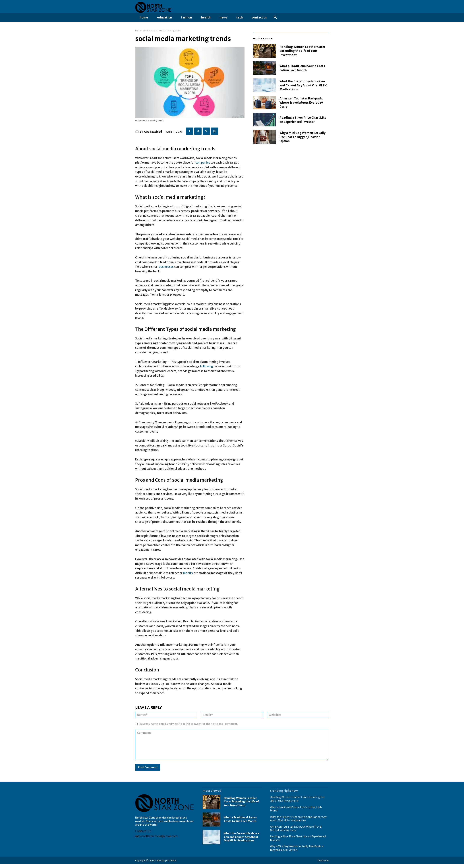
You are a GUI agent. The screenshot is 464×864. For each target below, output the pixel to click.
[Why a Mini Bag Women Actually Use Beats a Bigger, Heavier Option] (264, 137)
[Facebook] (189, 131)
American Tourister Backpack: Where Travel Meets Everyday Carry (301, 102)
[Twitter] (198, 131)
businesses (166, 266)
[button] (275, 17)
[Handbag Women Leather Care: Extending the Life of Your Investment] (264, 51)
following (207, 366)
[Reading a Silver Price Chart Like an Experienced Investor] (264, 119)
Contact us (323, 860)
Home (138, 31)
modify (188, 573)
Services (147, 31)
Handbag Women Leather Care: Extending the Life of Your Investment (302, 51)
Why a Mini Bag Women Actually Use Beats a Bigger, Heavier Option (302, 137)
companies (203, 162)
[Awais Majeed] (137, 131)
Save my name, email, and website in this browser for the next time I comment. (189, 723)
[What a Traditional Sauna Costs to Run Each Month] (264, 68)
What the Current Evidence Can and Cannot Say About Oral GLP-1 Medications (303, 85)
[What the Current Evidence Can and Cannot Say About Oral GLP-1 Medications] (264, 85)
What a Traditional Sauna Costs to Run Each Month (240, 819)
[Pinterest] (206, 131)
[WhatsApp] (214, 131)
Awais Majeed (153, 131)
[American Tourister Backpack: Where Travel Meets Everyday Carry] (264, 102)
